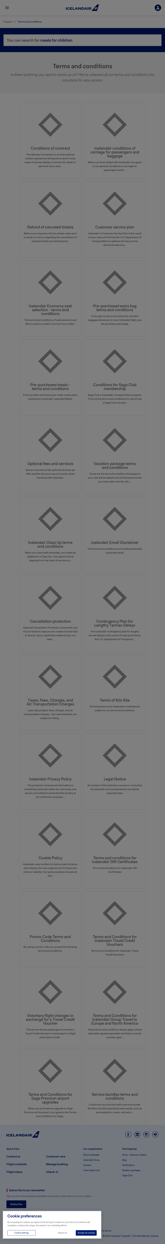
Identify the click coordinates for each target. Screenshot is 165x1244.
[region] (52, 1225)
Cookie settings (21, 1233)
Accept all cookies (86, 1233)
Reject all (62, 1233)
